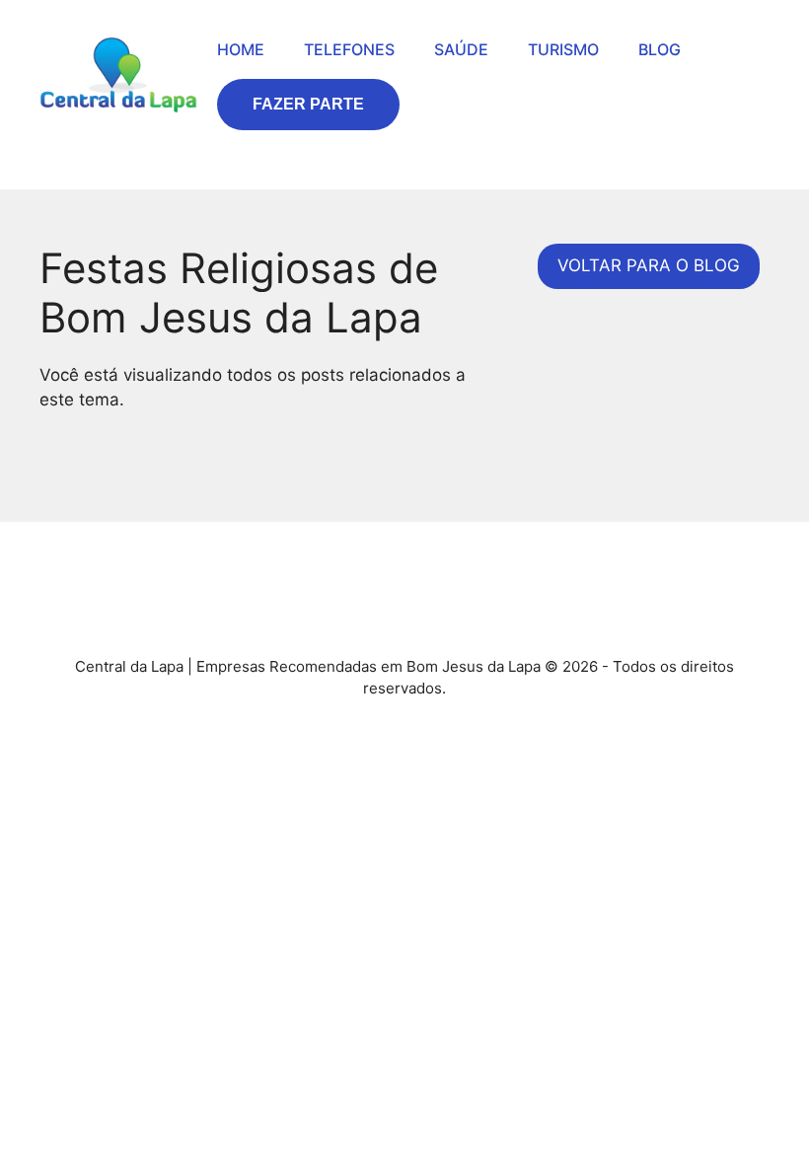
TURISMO (563, 49)
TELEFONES (349, 49)
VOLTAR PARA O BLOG (648, 265)
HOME (240, 49)
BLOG (659, 49)
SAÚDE (461, 49)
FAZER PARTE (308, 104)
